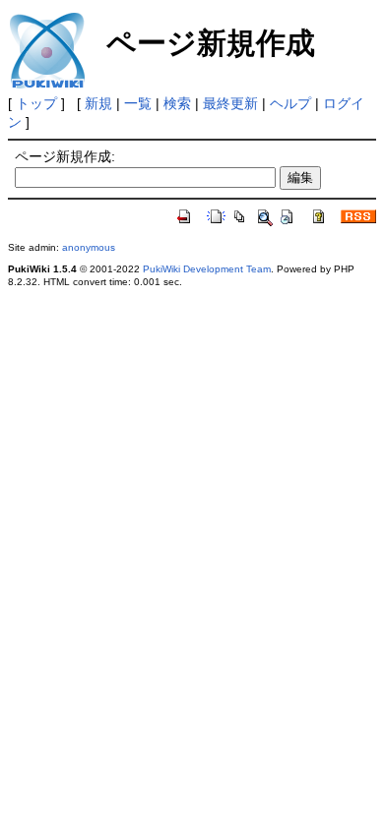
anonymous (88, 247)
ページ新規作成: (65, 156)
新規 (98, 103)
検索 (177, 103)
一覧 (138, 103)
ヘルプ (290, 103)
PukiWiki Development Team (207, 269)
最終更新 (230, 103)
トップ (36, 103)
